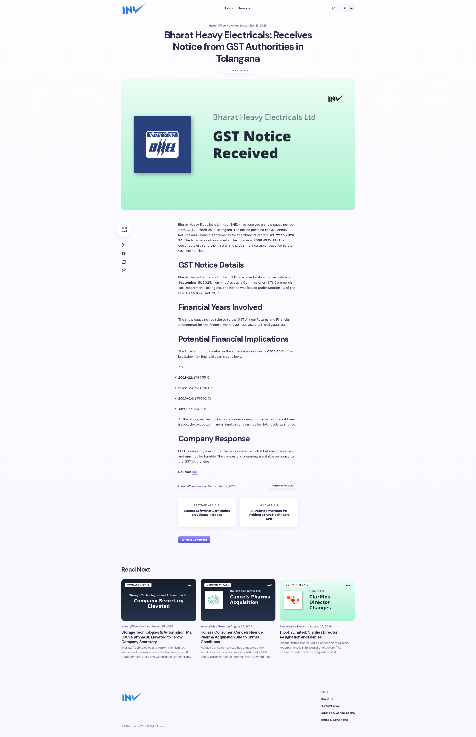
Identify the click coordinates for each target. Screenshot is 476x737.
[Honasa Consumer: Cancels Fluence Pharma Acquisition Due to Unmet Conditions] (238, 600)
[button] (334, 8)
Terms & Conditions (334, 720)
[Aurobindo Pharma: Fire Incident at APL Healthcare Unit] (269, 512)
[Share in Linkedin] (124, 262)
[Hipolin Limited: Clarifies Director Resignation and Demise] (317, 600)
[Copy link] (124, 270)
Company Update (237, 70)
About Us (326, 699)
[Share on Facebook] (124, 253)
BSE (195, 472)
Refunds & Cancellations (337, 713)
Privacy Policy (329, 706)
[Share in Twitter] (124, 245)
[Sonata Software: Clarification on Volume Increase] (207, 512)
